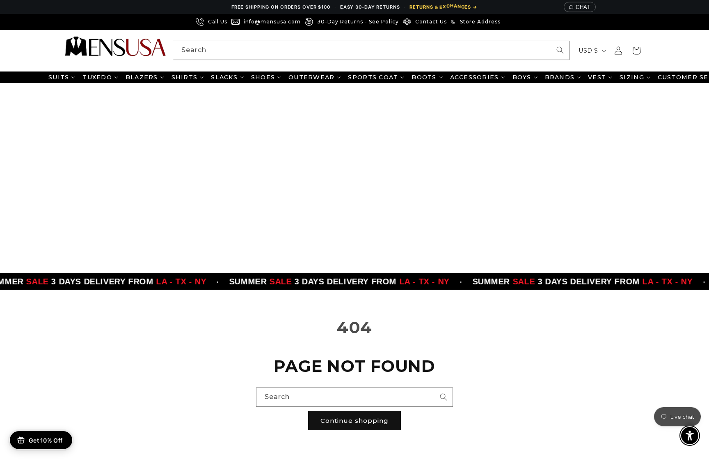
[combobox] (371, 50)
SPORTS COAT (373, 77)
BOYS (521, 77)
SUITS (58, 77)
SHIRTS (185, 77)
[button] (636, 51)
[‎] (507, 22)
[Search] (560, 50)
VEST (597, 77)
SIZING (632, 77)
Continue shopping (354, 420)
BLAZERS (142, 77)
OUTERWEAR (311, 77)
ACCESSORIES (474, 77)
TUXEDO (97, 77)
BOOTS (424, 77)
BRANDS (560, 77)
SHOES (263, 77)
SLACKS (224, 77)
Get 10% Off (45, 440)
